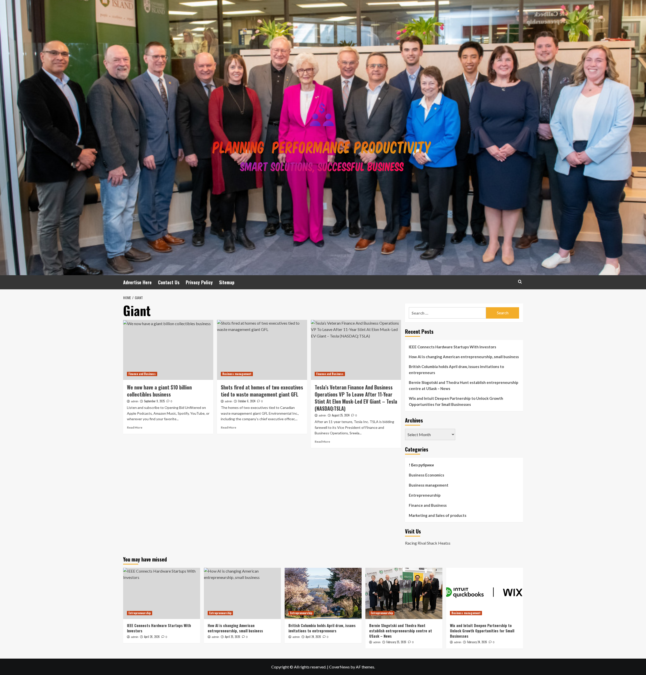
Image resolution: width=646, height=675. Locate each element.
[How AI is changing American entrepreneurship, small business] (242, 593)
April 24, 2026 (313, 637)
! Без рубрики (421, 465)
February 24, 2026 (477, 642)
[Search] (520, 281)
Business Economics (426, 475)
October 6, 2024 (246, 401)
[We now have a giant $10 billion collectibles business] (168, 350)
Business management (236, 374)
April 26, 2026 (152, 637)
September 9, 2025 (154, 401)
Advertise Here (137, 282)
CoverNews (339, 666)
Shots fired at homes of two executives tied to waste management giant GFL (262, 390)
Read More (134, 427)
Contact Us (168, 282)
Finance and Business (142, 374)
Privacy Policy (199, 282)
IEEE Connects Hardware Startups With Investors (452, 347)
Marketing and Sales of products (437, 515)
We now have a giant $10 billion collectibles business (159, 390)
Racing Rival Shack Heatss (427, 543)
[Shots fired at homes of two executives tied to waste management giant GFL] (262, 350)
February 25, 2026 (396, 642)
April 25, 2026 (232, 637)
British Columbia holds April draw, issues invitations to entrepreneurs (456, 369)
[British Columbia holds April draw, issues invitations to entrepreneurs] (323, 593)
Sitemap (226, 282)
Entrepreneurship (425, 495)
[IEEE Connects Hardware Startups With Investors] (161, 593)
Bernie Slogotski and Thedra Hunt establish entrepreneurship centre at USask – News (463, 385)
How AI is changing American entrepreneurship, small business (464, 356)
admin (134, 401)
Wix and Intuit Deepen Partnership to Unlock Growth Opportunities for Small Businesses (456, 401)
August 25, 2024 (340, 415)
